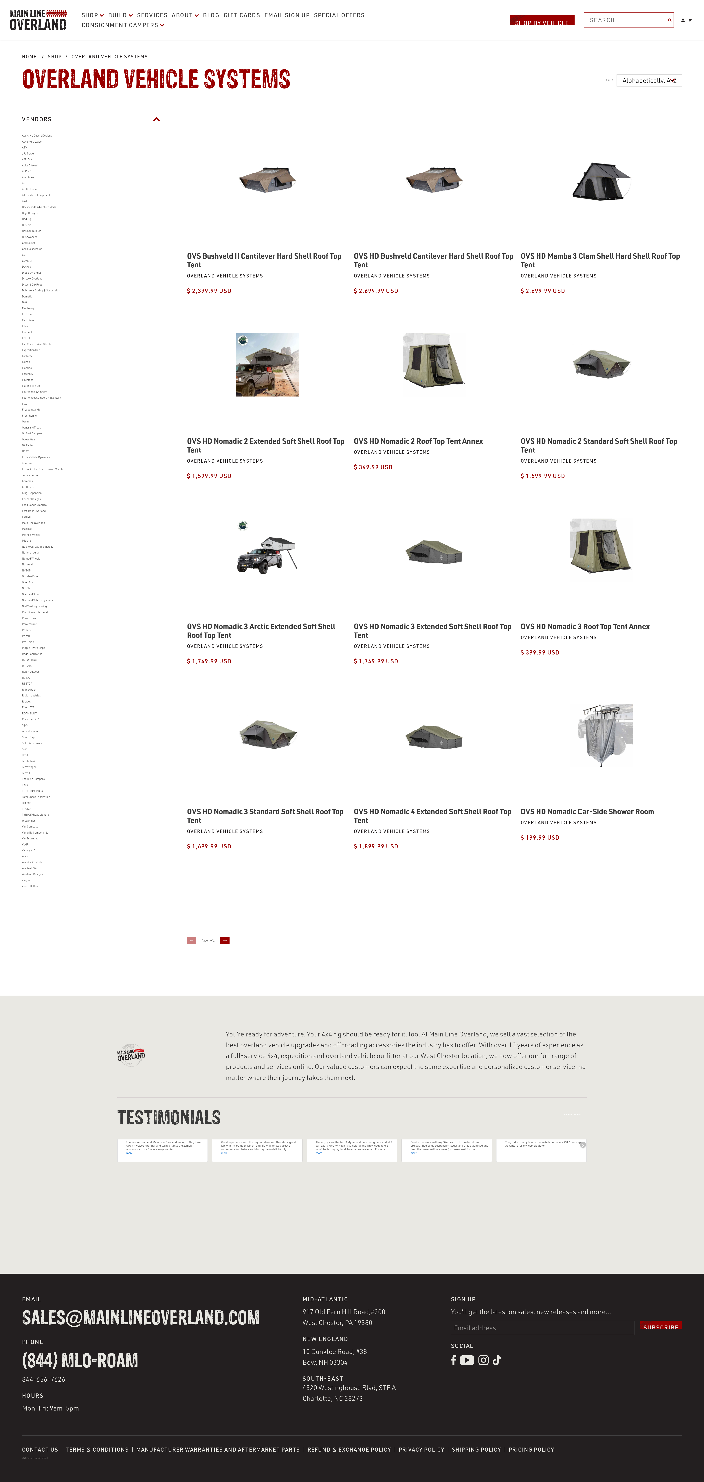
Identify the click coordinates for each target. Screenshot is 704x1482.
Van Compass (30, 826)
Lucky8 (26, 516)
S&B (25, 725)
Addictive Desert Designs (37, 135)
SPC (24, 749)
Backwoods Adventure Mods (39, 207)
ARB (24, 183)
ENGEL (26, 338)
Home (29, 56)
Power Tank (29, 618)
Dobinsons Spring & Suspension (41, 290)
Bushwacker (29, 237)
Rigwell (26, 701)
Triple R (26, 802)
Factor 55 (27, 356)
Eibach (26, 326)
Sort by (609, 80)
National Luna (30, 552)
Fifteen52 (28, 374)
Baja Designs (30, 213)
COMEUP (27, 260)
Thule (25, 785)
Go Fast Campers (32, 433)
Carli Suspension (32, 249)
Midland (27, 540)
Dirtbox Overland (32, 278)
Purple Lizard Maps (33, 648)
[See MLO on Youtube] (467, 1364)
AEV (24, 147)
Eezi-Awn (28, 320)
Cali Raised (29, 242)
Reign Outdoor (30, 671)
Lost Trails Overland (34, 511)
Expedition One (31, 350)
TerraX (26, 773)
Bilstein (26, 225)
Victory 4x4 (28, 850)
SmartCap (28, 737)
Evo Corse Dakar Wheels (36, 344)
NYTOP (26, 570)
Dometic (27, 296)
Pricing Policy (531, 1449)
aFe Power (28, 153)
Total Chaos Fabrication (36, 797)
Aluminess (28, 177)
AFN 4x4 (27, 159)
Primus (26, 630)
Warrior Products (32, 862)
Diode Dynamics (31, 272)
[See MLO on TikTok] (497, 1364)
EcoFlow (27, 314)
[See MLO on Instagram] (483, 1364)
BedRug (27, 219)
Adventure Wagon (32, 141)
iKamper (27, 463)
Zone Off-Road (30, 886)
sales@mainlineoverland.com (141, 1318)
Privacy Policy (421, 1449)
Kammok (27, 481)
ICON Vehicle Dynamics (36, 457)
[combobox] (629, 19)
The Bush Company (33, 779)
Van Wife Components (35, 832)
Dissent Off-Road (32, 284)
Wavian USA (29, 868)
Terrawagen (29, 767)
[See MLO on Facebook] (453, 1364)
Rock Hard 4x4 (30, 719)
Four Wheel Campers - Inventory (41, 397)
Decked (26, 266)
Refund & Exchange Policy (349, 1449)
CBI (24, 254)
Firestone (27, 380)
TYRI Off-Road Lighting (36, 814)
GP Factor (28, 445)
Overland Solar (31, 594)
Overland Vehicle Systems (110, 56)
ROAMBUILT (29, 713)
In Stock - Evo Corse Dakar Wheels (42, 469)
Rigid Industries (31, 695)
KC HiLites (28, 487)
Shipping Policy (476, 1449)
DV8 (24, 302)
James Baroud (30, 475)
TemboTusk (28, 761)
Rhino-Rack (29, 689)
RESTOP (27, 683)
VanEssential (30, 838)
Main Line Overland (33, 523)
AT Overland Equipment (36, 195)
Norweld (27, 564)
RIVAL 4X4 (28, 707)
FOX (24, 403)
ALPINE (26, 171)
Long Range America (34, 505)
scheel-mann (30, 731)
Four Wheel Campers (34, 392)
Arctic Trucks (30, 189)
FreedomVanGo (31, 409)
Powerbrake (29, 624)
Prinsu (26, 636)
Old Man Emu (30, 576)
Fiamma (27, 368)
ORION (26, 588)
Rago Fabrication (32, 654)
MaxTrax (27, 528)
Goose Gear (29, 439)
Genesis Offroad (31, 427)
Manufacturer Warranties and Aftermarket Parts (218, 1449)
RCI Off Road (29, 659)
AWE (25, 201)
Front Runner (30, 415)
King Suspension (32, 493)
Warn (25, 856)
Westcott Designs (32, 874)
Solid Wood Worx (32, 743)
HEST (25, 451)
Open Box (27, 582)
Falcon (26, 362)
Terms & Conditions (97, 1449)
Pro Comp (28, 642)
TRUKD (26, 808)
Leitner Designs (31, 499)
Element (27, 332)
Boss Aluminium (31, 231)
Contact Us (40, 1449)
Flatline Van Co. (31, 385)
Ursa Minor (28, 820)
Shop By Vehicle (542, 22)
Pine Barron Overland (35, 612)
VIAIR (25, 844)
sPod (25, 755)
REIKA (26, 677)
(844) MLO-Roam (80, 1361)
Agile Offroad (30, 165)
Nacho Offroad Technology (37, 546)
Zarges (26, 880)
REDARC (27, 666)
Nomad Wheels (31, 558)
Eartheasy (28, 308)
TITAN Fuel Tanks (32, 791)
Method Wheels (31, 534)
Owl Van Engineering (34, 606)
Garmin (26, 421)
